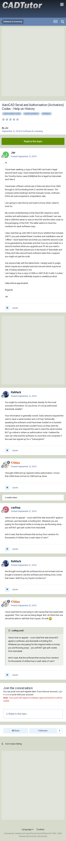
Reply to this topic (33, 141)
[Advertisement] (33, 62)
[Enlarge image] (50, 618)
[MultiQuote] (7, 308)
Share (16, 730)
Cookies (40, 829)
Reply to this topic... (18, 713)
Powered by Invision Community (33, 836)
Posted (23, 156)
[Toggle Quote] (9, 630)
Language (27, 829)
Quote (15, 308)
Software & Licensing (33, 131)
